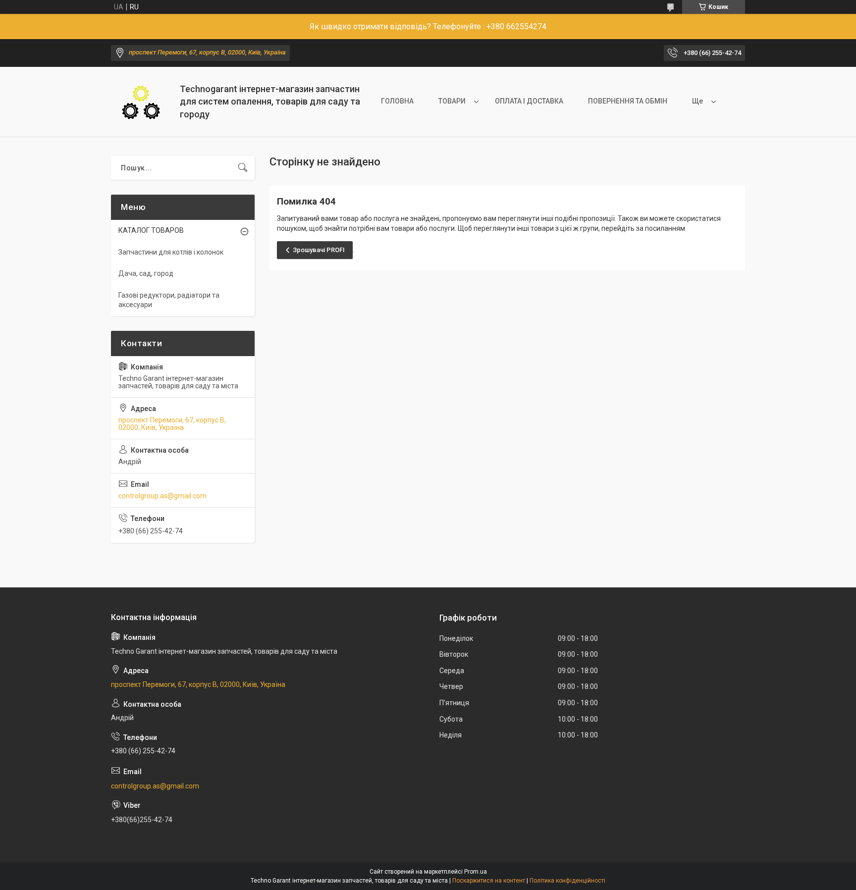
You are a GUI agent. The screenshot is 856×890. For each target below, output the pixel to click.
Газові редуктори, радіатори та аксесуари (168, 300)
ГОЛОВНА (397, 101)
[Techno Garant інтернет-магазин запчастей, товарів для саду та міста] (141, 101)
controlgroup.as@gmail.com (162, 496)
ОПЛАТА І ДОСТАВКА (529, 101)
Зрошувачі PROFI (319, 250)
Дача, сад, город (145, 273)
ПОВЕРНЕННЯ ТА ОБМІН (627, 101)
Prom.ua (475, 871)
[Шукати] (243, 168)
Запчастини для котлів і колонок (170, 252)
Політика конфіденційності (567, 880)
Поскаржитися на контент (488, 880)
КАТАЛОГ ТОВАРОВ (151, 230)
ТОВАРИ (452, 101)
